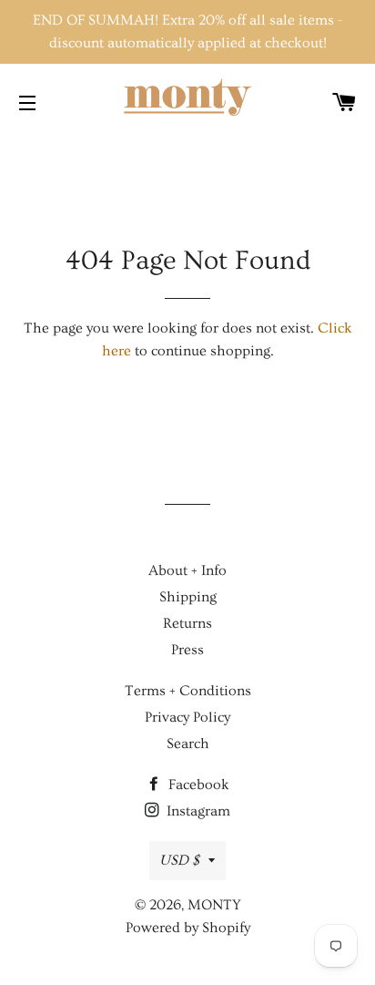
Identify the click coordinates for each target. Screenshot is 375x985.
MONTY (214, 905)
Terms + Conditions (188, 690)
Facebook (197, 784)
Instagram (196, 811)
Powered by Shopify (188, 927)
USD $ (179, 860)
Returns (187, 623)
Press (187, 649)
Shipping (188, 597)
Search (188, 743)
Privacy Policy (187, 717)
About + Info (187, 570)
